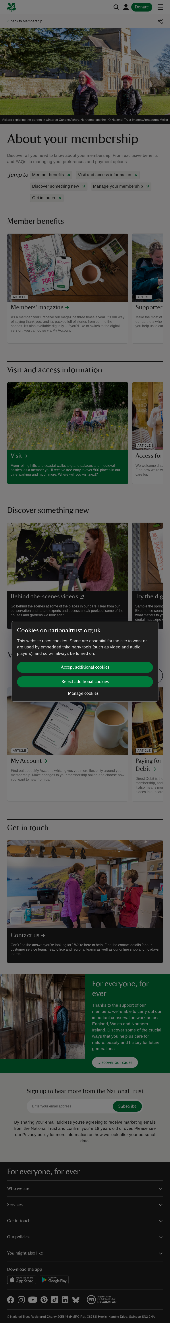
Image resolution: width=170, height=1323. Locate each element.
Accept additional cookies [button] (85, 667)
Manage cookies (83, 693)
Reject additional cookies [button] (85, 681)
